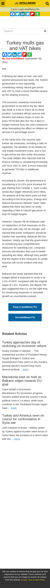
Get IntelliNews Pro (25, 317)
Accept (24, 580)
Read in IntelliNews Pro (25, 307)
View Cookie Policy (36, 580)
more (25, 369)
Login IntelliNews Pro (29, 9)
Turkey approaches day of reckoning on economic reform (24, 344)
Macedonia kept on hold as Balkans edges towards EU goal (22, 380)
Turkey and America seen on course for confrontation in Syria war (23, 419)
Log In (14, 9)
